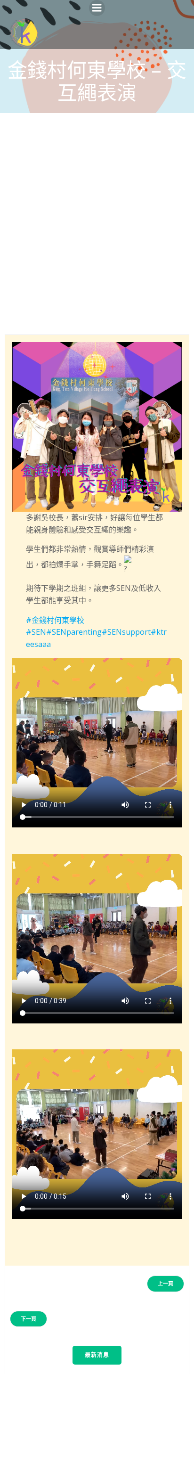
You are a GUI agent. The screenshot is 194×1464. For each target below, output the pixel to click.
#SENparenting (74, 632)
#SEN (36, 632)
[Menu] (97, 8)
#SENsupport (126, 632)
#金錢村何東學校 (55, 620)
